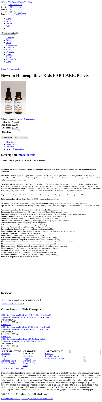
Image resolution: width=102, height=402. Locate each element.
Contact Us (11, 59)
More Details (11, 144)
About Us (5, 353)
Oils (8, 50)
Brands (9, 40)
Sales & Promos (52, 356)
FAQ (25, 365)
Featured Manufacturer (54, 358)
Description (11, 142)
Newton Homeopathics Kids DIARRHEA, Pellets (22, 341)
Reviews (10, 147)
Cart (8, 26)
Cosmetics (10, 52)
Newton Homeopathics (26, 119)
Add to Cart (6, 324)
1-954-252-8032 (19, 9)
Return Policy (29, 363)
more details (26, 154)
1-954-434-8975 (15, 4)
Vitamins (10, 47)
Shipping (27, 358)
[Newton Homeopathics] (13, 117)
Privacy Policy (29, 361)
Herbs (8, 42)
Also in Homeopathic (15, 149)
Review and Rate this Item (12, 303)
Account (10, 21)
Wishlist (9, 23)
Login (8, 19)
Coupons (49, 353)
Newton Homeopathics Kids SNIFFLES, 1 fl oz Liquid (24, 329)
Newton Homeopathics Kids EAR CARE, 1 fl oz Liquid (25, 317)
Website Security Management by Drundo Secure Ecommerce (27, 398)
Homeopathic (15, 69)
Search (9, 57)
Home (3, 69)
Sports (9, 54)
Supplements (11, 45)
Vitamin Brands (8, 363)
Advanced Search (8, 361)
